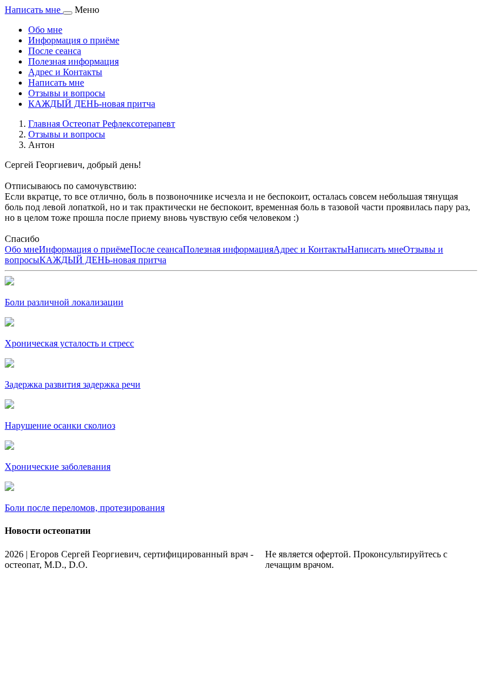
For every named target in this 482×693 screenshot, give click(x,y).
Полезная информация (73, 61)
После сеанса (54, 51)
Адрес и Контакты (65, 72)
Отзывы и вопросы (66, 93)
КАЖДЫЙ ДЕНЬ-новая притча (91, 104)
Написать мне (56, 83)
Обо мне (45, 30)
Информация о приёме (73, 40)
